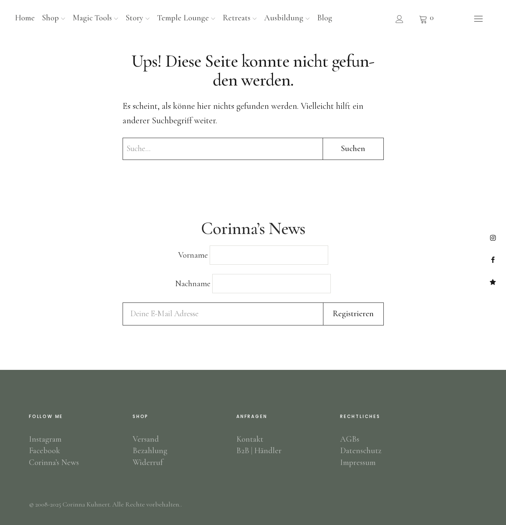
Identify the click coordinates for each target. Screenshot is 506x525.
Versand (146, 439)
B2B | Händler (259, 450)
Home (25, 18)
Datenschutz (361, 450)
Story (134, 18)
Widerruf (148, 462)
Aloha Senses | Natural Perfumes (493, 282)
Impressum (358, 462)
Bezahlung (150, 450)
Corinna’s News (54, 462)
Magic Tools (92, 18)
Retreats (236, 18)
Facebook (493, 259)
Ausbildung (283, 18)
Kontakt (249, 439)
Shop (50, 18)
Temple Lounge (183, 18)
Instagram (493, 237)
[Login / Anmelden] (399, 19)
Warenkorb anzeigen (426, 18)
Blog (324, 18)
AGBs (349, 439)
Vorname (193, 255)
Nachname (192, 283)
